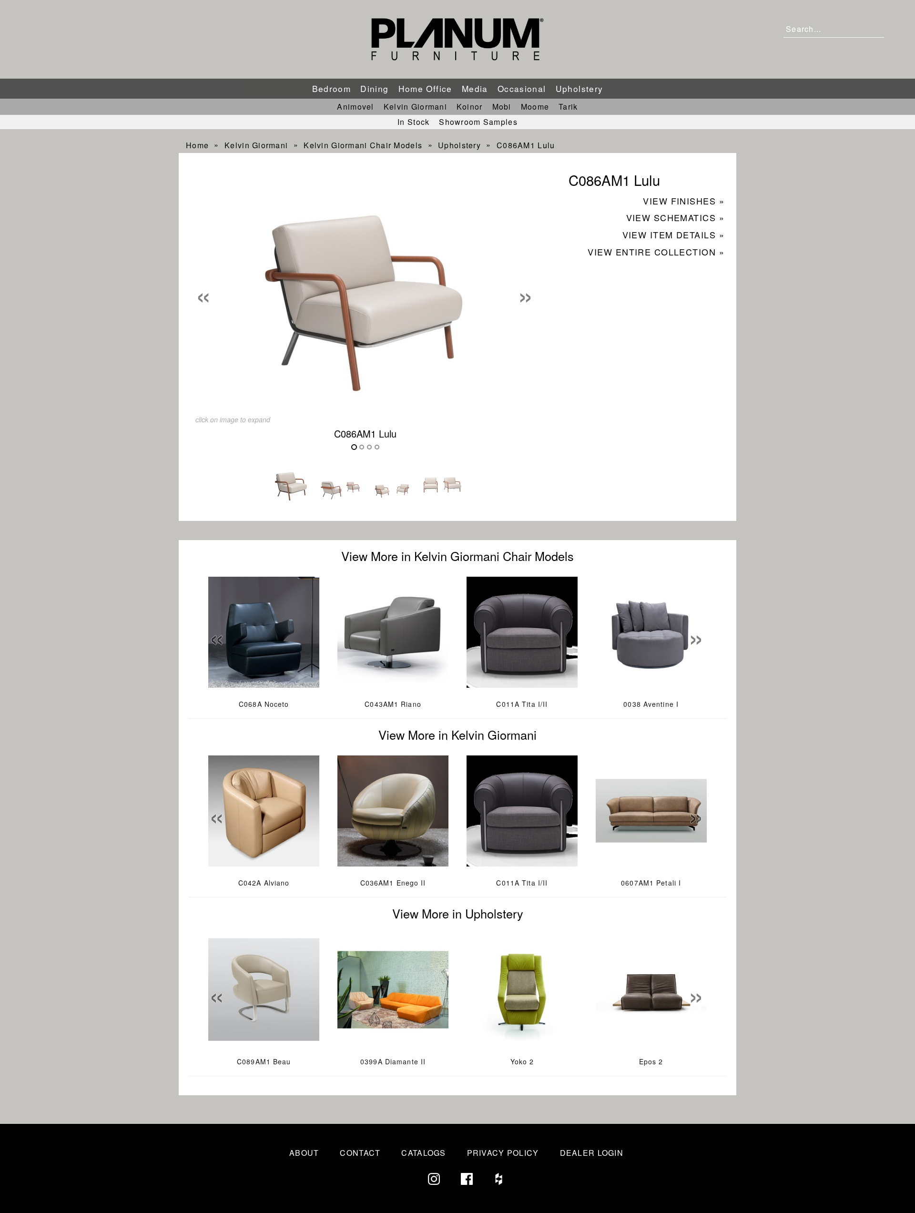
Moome (535, 106)
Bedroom (331, 88)
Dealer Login (591, 1152)
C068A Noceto (264, 704)
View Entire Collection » (656, 251)
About (304, 1152)
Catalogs (423, 1152)
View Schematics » (675, 217)
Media (475, 88)
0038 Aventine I (651, 704)
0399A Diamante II (393, 1061)
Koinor (470, 106)
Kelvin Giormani (415, 106)
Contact (360, 1152)
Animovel (355, 106)
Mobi (501, 106)
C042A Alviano (264, 882)
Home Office (425, 88)
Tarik (568, 106)
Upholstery (579, 88)
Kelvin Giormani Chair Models (363, 145)
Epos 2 (651, 1061)
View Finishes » (683, 200)
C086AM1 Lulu (526, 145)
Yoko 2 (522, 1061)
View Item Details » (673, 234)
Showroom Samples (478, 121)
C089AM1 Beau (264, 1061)
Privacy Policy (503, 1152)
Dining (374, 88)
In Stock (413, 121)
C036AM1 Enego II (393, 882)
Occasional (522, 88)
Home (197, 145)
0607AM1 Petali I (651, 882)
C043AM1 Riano (393, 704)
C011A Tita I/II (522, 704)
